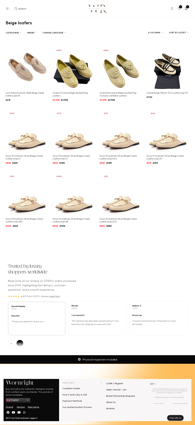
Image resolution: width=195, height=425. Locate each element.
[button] (82, 383)
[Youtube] (13, 412)
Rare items (33, 407)
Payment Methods (72, 401)
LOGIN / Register (114, 383)
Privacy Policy (158, 403)
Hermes (21, 407)
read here (55, 296)
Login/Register (172, 8)
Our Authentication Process (77, 407)
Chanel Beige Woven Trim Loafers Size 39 (167, 93)
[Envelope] (19, 412)
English (14, 400)
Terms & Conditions (180, 403)
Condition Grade (71, 388)
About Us (111, 402)
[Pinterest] (8, 412)
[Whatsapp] (24, 412)
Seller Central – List (116, 389)
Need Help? (68, 382)
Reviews (110, 408)
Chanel (9, 407)
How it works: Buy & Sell (75, 394)
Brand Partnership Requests (120, 396)
